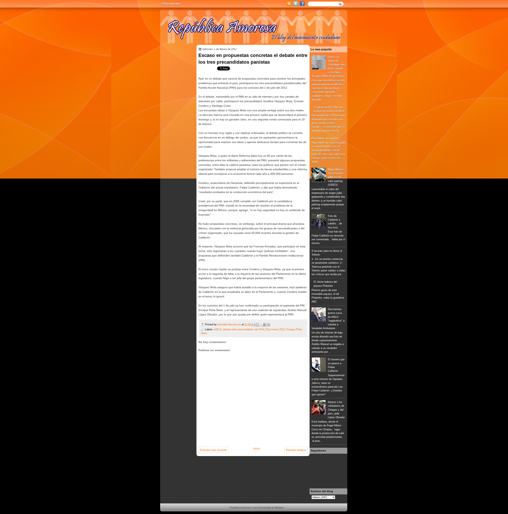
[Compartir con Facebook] (265, 325)
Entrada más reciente (213, 450)
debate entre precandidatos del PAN (243, 329)
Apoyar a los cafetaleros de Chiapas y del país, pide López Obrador (336, 410)
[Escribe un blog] (257, 325)
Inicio (256, 448)
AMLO (217, 329)
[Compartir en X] (261, 325)
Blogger (279, 507)
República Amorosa (240, 507)
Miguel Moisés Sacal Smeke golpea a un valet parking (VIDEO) (336, 177)
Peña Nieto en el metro (325, 138)
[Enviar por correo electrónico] (253, 325)
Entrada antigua (296, 450)
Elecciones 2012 (275, 329)
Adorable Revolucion (229, 324)
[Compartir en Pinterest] (268, 325)
